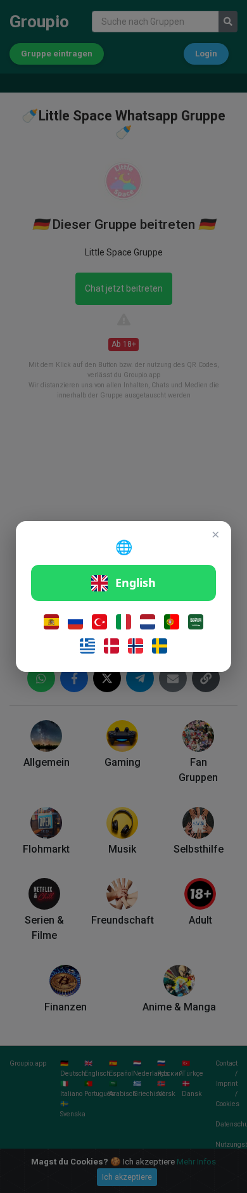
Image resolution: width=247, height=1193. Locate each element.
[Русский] (75, 622)
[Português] (171, 622)
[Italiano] (123, 622)
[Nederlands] (147, 622)
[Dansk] (111, 646)
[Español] (51, 622)
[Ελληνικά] (87, 646)
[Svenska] (159, 646)
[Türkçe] (99, 622)
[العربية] (195, 622)
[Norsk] (135, 646)
